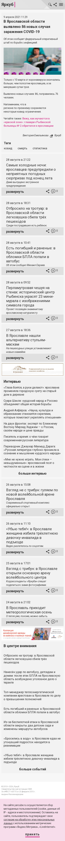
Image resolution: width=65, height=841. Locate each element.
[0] (53, 191)
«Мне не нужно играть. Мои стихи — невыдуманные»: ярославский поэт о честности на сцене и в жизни (29, 463)
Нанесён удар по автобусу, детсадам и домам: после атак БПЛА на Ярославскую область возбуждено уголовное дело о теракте (32, 677)
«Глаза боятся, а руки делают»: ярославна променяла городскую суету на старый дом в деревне (31, 391)
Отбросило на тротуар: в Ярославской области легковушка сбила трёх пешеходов (27, 215)
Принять (32, 834)
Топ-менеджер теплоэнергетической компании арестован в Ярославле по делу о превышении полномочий (32, 695)
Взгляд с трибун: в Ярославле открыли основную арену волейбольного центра (31, 573)
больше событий (32, 769)
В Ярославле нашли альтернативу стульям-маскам (26, 339)
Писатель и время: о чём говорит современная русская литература (26, 438)
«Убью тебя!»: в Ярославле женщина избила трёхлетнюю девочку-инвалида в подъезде (32, 535)
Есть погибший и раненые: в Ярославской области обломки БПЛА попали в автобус (30, 254)
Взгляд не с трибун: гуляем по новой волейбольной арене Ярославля (32, 494)
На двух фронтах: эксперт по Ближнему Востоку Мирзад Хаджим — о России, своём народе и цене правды (30, 427)
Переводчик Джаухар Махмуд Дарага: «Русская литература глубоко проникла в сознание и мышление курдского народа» (32, 450)
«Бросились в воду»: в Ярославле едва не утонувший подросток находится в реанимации (32, 742)
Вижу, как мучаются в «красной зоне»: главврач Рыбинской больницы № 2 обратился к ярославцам (28, 122)
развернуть (15, 192)
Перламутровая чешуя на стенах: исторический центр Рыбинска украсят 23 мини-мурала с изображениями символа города (30, 296)
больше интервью (32, 473)
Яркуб (7, 4)
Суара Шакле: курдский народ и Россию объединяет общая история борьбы (31, 402)
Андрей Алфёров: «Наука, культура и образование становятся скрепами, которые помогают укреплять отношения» (32, 414)
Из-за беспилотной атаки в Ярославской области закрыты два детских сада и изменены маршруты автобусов (31, 725)
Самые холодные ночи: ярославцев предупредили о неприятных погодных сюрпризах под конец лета (31, 171)
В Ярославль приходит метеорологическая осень (29, 610)
